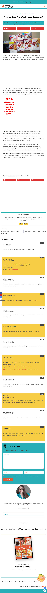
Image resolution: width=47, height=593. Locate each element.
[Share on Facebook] (1, 293)
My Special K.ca (7, 153)
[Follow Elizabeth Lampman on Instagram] (25, 224)
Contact (11, 581)
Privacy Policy (29, 581)
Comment (6, 454)
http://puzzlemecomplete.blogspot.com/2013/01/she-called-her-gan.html (20, 369)
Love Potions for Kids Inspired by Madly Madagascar (10, 231)
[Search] (42, 514)
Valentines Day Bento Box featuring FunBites (35, 230)
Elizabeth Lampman (20, 19)
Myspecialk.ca (11, 175)
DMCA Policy (35, 581)
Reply (42, 242)
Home (3, 581)
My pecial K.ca (7, 131)
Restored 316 (43, 586)
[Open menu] (45, 6)
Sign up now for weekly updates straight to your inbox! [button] (23, 570)
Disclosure (16, 581)
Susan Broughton (7, 295)
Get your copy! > (22, 2)
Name (5, 472)
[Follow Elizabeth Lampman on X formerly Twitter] (22, 224)
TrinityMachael (7, 279)
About (7, 581)
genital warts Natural (13, 269)
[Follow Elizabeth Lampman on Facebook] (20, 224)
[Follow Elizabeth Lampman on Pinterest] (27, 224)
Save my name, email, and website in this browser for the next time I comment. (21, 475)
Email (26, 472)
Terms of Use (21, 581)
